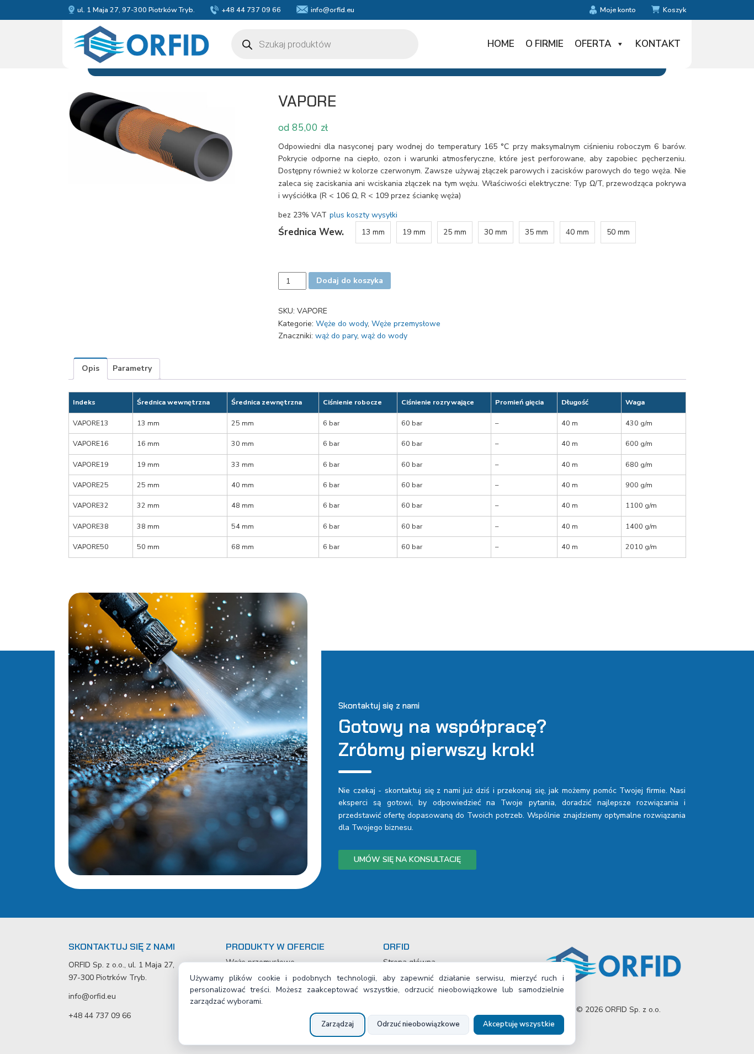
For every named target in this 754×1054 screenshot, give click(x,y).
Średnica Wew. (311, 232)
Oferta (593, 44)
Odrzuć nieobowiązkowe (418, 1024)
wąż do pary (336, 336)
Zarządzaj (337, 1024)
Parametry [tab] (132, 368)
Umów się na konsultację (407, 859)
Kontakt (658, 44)
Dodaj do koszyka (349, 280)
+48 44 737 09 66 (251, 9)
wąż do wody (384, 336)
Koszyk (674, 9)
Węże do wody (342, 323)
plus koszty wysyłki (363, 215)
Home (500, 44)
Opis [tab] (90, 368)
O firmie (544, 44)
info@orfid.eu (332, 9)
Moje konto (617, 9)
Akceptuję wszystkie (519, 1024)
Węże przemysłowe (405, 323)
